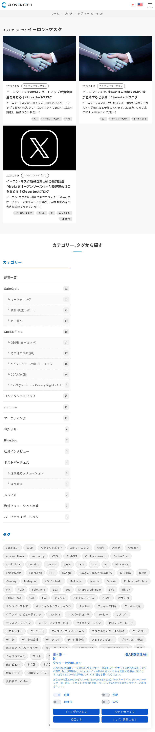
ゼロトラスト (14, 631)
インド (106, 598)
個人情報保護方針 (136, 654)
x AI (44, 598)
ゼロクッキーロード (121, 623)
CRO (81, 564)
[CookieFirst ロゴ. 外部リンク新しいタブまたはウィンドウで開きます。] (54, 658)
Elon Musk (121, 564)
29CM (29, 548)
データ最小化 (75, 639)
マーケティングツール (115, 648)
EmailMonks (13, 573)
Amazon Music (15, 556)
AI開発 (116, 548)
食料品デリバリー (17, 681)
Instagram (30, 581)
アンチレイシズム (84, 598)
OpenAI (111, 581)
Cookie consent (95, 556)
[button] (59, 654)
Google (67, 573)
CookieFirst (121, 556)
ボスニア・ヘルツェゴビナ (22, 648)
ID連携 (143, 573)
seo (68, 589)
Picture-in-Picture (136, 581)
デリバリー (139, 631)
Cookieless (13, 564)
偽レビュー (13, 664)
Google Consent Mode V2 (96, 573)
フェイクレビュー (102, 639)
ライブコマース (15, 656)
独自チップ (13, 673)
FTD (51, 573)
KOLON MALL (53, 581)
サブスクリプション (18, 623)
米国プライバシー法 (39, 673)
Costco (51, 564)
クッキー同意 (132, 606)
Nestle (94, 581)
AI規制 (101, 548)
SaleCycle (38, 589)
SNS (111, 589)
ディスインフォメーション (68, 631)
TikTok (126, 589)
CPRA (67, 564)
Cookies (33, 564)
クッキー (84, 606)
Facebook (35, 573)
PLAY (21, 589)
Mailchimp (76, 581)
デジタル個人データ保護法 (108, 631)
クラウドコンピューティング (23, 614)
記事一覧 (10, 277)
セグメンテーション (88, 623)
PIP (8, 589)
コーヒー (102, 614)
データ (10, 639)
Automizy (38, 556)
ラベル (37, 656)
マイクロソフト (84, 648)
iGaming (11, 581)
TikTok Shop (14, 598)
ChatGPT (72, 556)
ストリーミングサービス (53, 623)
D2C (94, 564)
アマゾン (59, 598)
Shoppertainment (89, 589)
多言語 (31, 664)
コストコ (54, 614)
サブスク (121, 614)
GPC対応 (125, 573)
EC (106, 564)
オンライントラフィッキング (53, 606)
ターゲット (37, 631)
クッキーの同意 (107, 606)
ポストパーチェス (56, 648)
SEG (55, 589)
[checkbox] (57, 695)
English (140, 4)
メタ (139, 648)
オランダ (123, 598)
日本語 (132, 4)
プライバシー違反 (132, 639)
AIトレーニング (79, 548)
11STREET (12, 548)
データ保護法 (30, 639)
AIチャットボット (52, 548)
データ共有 (53, 639)
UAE (32, 598)
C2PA (55, 556)
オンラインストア (17, 606)
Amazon (133, 548)
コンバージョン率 (79, 614)
